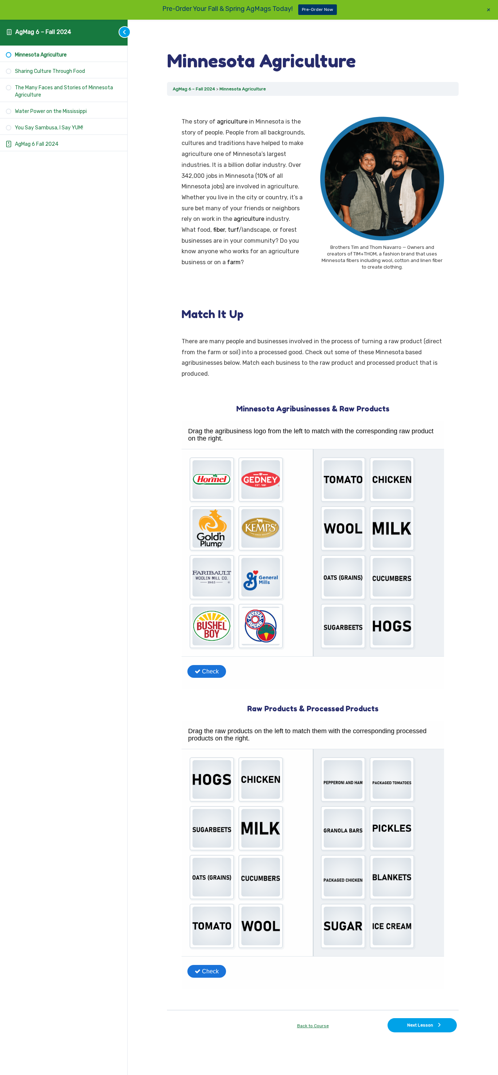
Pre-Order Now (317, 9)
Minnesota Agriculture (242, 88)
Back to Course (313, 1025)
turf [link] (233, 229)
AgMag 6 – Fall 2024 (43, 31)
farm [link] (234, 262)
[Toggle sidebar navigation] (115, 32)
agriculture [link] (232, 121)
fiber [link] (219, 229)
